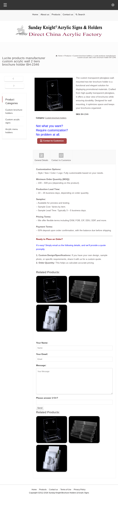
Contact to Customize (53, 141)
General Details (41, 160)
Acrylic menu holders (11, 131)
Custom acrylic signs (12, 121)
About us (45, 14)
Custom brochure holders (55, 118)
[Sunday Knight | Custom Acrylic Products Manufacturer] (59, 36)
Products (56, 14)
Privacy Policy (79, 489)
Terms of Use (65, 489)
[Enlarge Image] (53, 77)
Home (35, 14)
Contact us (68, 14)
